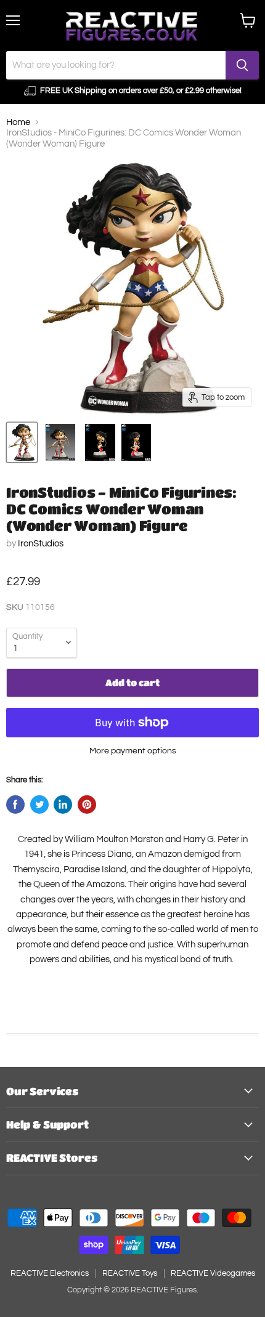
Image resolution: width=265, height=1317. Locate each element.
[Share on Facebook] (15, 804)
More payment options (132, 750)
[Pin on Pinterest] (87, 804)
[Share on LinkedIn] (63, 804)
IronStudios (40, 543)
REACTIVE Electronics (49, 1273)
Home (18, 122)
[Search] (242, 65)
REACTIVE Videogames (213, 1273)
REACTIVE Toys (129, 1273)
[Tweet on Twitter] (39, 804)
